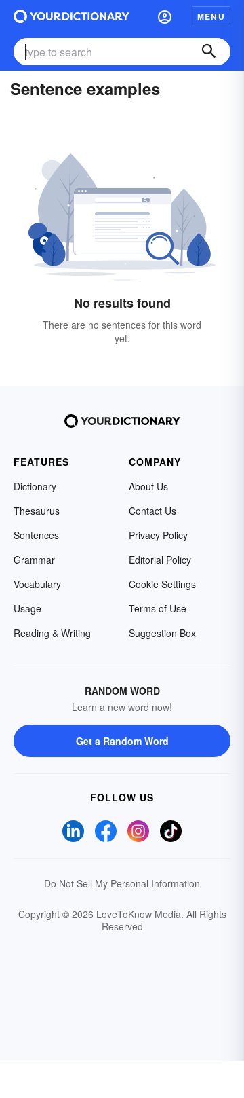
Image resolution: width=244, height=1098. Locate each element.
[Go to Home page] (71, 16)
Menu (211, 16)
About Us (148, 486)
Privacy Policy (158, 535)
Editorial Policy (160, 559)
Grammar (34, 559)
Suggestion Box (162, 633)
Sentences (36, 535)
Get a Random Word (122, 741)
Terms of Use (157, 608)
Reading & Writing (52, 633)
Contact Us (152, 510)
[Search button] (208, 51)
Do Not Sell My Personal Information (122, 883)
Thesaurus (37, 510)
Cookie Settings (162, 584)
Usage (27, 608)
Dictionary (35, 486)
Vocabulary (37, 584)
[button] (165, 16)
